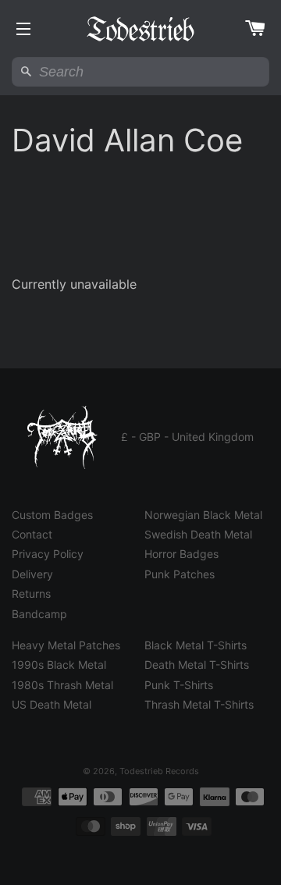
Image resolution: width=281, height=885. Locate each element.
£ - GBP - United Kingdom (187, 436)
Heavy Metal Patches (66, 645)
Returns (31, 593)
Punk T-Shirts (178, 684)
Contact (32, 534)
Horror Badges (181, 553)
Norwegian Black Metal (203, 514)
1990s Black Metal (59, 664)
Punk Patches (179, 574)
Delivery (32, 574)
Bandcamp (39, 613)
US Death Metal (51, 704)
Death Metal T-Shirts (196, 664)
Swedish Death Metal (198, 534)
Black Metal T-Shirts (195, 645)
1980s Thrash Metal (62, 684)
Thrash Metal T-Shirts (199, 704)
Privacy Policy (48, 553)
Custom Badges (52, 514)
